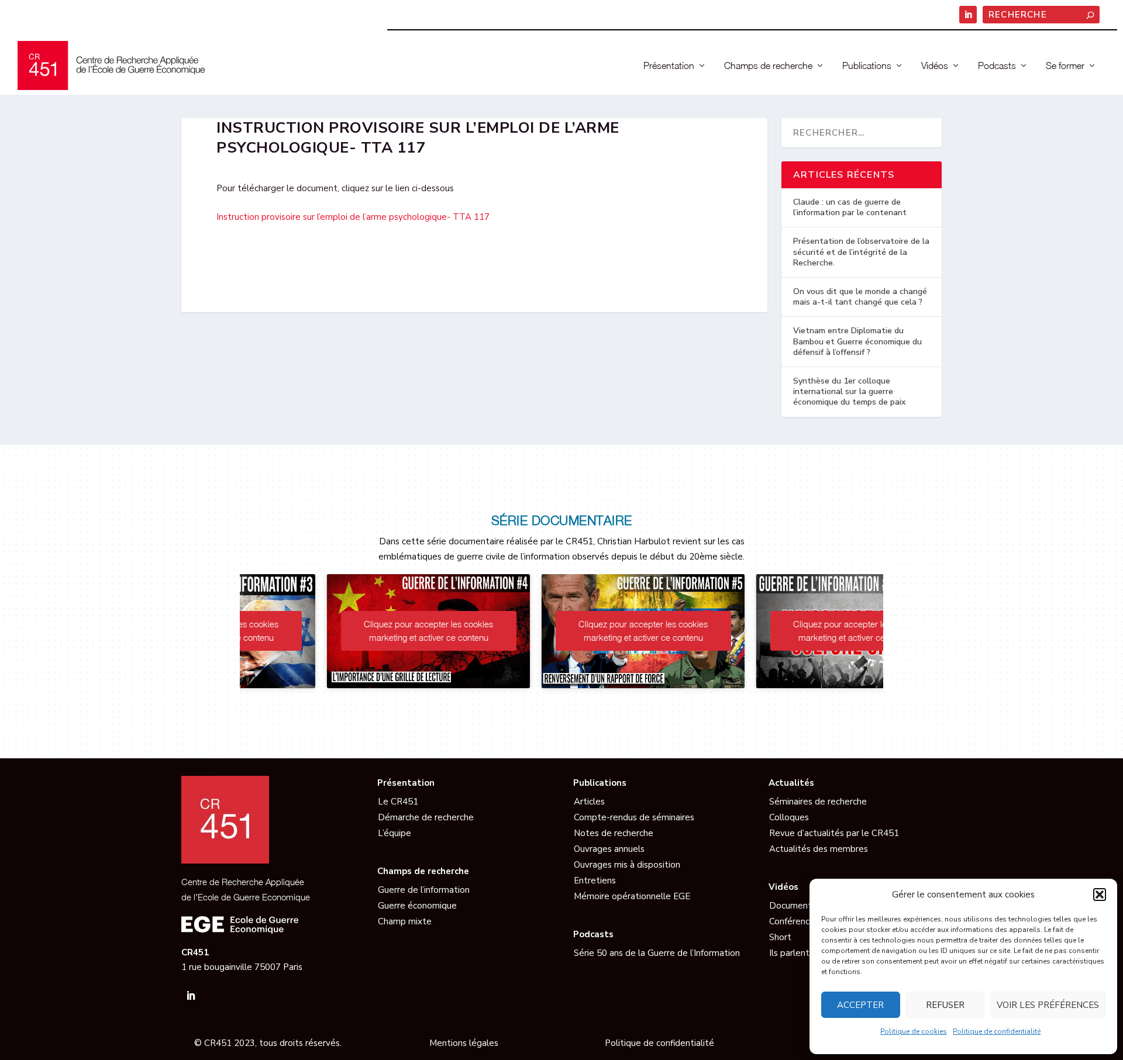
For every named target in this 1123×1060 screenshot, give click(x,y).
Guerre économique (417, 905)
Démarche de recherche (426, 817)
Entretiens (595, 880)
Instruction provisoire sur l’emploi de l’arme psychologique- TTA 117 (353, 217)
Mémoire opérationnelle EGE (632, 896)
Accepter (860, 1005)
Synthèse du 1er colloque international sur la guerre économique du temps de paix (849, 391)
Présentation (668, 66)
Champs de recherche (768, 66)
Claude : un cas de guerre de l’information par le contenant (850, 207)
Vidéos (934, 66)
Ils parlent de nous (806, 953)
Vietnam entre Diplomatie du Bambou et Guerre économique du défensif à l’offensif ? (857, 341)
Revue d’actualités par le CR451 (834, 833)
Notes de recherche (613, 833)
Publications (866, 66)
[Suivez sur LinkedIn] (190, 995)
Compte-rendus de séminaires (634, 817)
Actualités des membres (818, 849)
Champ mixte (405, 921)
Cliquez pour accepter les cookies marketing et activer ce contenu (347, 631)
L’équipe (394, 833)
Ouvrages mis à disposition (627, 865)
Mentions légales (463, 1043)
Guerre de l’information (424, 890)
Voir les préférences (1048, 1005)
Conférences (794, 921)
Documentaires (800, 905)
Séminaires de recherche (818, 801)
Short (780, 937)
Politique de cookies (913, 1031)
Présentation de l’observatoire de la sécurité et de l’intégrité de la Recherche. (861, 252)
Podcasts (997, 66)
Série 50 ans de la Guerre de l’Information (657, 953)
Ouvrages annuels (609, 849)
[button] (1099, 894)
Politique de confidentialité (997, 1031)
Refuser (945, 1005)
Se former (1065, 66)
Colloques (789, 817)
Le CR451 (398, 801)
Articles (589, 801)
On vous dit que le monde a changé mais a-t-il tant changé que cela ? (860, 297)
